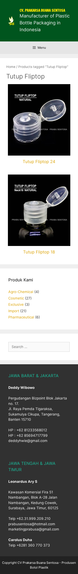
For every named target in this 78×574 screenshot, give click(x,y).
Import (13, 311)
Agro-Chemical (20, 292)
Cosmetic (16, 298)
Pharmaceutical (21, 317)
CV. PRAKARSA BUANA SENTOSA (42, 10)
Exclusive (16, 304)
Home (10, 67)
